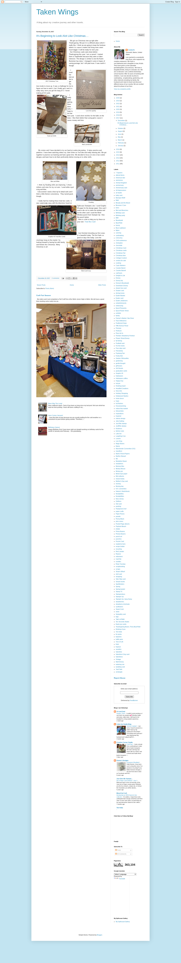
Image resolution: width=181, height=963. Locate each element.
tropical (118, 647)
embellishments (121, 303)
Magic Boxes (120, 443)
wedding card (120, 667)
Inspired (118, 416)
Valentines (119, 657)
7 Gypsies (119, 173)
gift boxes (119, 366)
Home (72, 285)
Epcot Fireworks (121, 308)
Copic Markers (120, 265)
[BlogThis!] (69, 278)
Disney (118, 278)
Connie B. (131, 50)
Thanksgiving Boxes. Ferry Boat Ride (128, 627)
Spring (118, 586)
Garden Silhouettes (122, 358)
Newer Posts (41, 285)
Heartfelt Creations (122, 388)
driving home (120, 293)
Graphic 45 (119, 373)
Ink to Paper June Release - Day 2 (127, 780)
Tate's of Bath (120, 619)
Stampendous (120, 594)
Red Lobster (120, 551)
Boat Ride (119, 223)
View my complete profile (122, 89)
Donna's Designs (122, 760)
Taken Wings (57, 12)
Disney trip (119, 280)
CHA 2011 (119, 238)
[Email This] (67, 278)
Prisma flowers (121, 534)
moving (118, 484)
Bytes (117, 230)
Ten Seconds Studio (122, 622)
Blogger (99, 935)
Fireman (118, 328)
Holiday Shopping (122, 393)
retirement (119, 556)
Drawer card (120, 290)
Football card (120, 343)
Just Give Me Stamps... (124, 779)
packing (118, 506)
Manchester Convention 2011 (125, 449)
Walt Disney (120, 662)
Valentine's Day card (122, 654)
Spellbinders (120, 584)
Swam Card (120, 609)
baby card (119, 195)
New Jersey (120, 499)
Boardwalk (119, 220)
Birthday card (120, 213)
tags (117, 617)
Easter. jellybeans (122, 301)
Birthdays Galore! (54, 427)
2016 (118, 149)
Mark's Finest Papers (123, 454)
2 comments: (56, 278)
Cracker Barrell (121, 270)
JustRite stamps (121, 426)
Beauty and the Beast (123, 203)
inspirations (119, 413)
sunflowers (119, 607)
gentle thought (120, 363)
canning (118, 233)
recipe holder (120, 546)
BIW (117, 218)
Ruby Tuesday (120, 564)
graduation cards (121, 371)
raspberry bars (120, 544)
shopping (119, 576)
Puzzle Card (120, 541)
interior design (120, 418)
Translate (122, 879)
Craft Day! (130, 744)
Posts (119, 850)
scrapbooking (120, 566)
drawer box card (121, 288)
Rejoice (118, 554)
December (121, 120)
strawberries (120, 602)
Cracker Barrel (120, 268)
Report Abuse (119, 678)
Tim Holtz (119, 632)
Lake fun (119, 434)
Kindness (119, 428)
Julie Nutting (120, 421)
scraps (118, 569)
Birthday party (120, 215)
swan (117, 612)
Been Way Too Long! (55, 403)
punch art (119, 536)
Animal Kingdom (121, 183)
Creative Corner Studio (124, 742)
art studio (119, 193)
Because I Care (121, 205)
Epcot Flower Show (122, 311)
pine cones (119, 521)
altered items (120, 175)
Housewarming (121, 406)
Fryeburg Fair (120, 353)
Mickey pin (119, 471)
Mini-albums (120, 476)
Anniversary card (121, 188)
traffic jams (119, 639)
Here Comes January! (55, 415)
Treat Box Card (90, 222)
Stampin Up (120, 597)
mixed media (120, 479)
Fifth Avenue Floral (122, 326)
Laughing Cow (121, 436)
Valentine (119, 652)
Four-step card (120, 348)
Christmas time (121, 255)
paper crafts (120, 511)
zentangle (119, 672)
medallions (119, 464)
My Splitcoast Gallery (123, 922)
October (120, 128)
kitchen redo (120, 431)
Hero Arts (119, 391)
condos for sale (121, 260)
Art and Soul (120, 711)
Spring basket (120, 589)
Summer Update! (132, 726)
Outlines (118, 501)
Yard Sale (119, 669)
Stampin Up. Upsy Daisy (124, 599)
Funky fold (119, 356)
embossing (119, 306)
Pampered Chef (121, 509)
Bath (117, 200)
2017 (118, 118)
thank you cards (121, 624)
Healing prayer (121, 386)
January (121, 146)
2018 (118, 115)
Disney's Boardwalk (122, 283)
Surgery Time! (120, 713)
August (120, 131)
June (120, 134)
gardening (119, 361)
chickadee (119, 243)
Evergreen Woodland (133, 762)
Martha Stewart (121, 456)
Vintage (118, 659)
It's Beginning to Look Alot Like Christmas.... (62, 35)
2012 (118, 161)
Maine (118, 446)
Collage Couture (121, 258)
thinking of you (120, 629)
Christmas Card (121, 248)
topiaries (119, 637)
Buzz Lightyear (121, 228)
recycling (119, 549)
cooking (118, 263)
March (120, 140)
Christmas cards (121, 250)
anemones (119, 180)
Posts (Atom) (49, 288)
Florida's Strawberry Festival (125, 336)
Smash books (120, 581)
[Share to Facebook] (74, 278)
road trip (118, 559)
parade (118, 516)
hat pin (118, 383)
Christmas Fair (120, 253)
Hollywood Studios (122, 396)
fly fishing (119, 341)
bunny (118, 225)
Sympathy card (121, 614)
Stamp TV (119, 591)
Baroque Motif (120, 198)
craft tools (119, 273)
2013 (118, 158)
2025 (118, 98)
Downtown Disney (122, 286)
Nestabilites (120, 494)
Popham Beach (121, 526)
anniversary (120, 185)
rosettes (118, 561)
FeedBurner (134, 700)
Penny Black (120, 519)
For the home (120, 346)
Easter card (119, 298)
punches (119, 539)
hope (117, 401)
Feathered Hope (121, 323)
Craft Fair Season (43, 295)
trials (117, 644)
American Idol (120, 178)
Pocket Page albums (123, 524)
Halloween (119, 376)
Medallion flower (121, 461)
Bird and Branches (122, 210)
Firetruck (119, 331)
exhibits (118, 313)
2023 (118, 101)
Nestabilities (120, 496)
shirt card (119, 574)
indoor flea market (122, 408)
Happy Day (119, 381)
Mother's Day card (122, 481)
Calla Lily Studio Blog (123, 724)
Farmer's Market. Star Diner (125, 318)
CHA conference (121, 240)
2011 (118, 164)
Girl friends (119, 368)
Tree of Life (119, 642)
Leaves (118, 438)
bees (117, 208)
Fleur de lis (119, 333)
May (119, 137)
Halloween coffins (122, 378)
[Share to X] (71, 278)
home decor (120, 398)
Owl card (119, 504)
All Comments (121, 854)
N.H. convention (121, 489)
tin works (119, 634)
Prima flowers (120, 531)
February (121, 143)
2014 (118, 155)
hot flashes (119, 403)
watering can (120, 664)
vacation (118, 649)
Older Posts (102, 285)
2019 (118, 112)
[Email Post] (62, 278)
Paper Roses (120, 514)
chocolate (119, 245)
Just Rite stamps (121, 423)
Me (117, 459)
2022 (118, 103)
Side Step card (121, 579)
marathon (119, 451)
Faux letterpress (121, 321)
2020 (118, 109)
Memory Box (120, 466)
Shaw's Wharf (120, 571)
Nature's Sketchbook (123, 491)
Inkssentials (120, 411)
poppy (118, 529)
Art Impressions (121, 190)
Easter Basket (120, 295)
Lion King (119, 441)
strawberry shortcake (123, 604)
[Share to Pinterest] (76, 278)
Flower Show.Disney (122, 338)
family (118, 316)
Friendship (119, 351)
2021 (118, 106)
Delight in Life (120, 275)
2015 (118, 152)
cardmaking (120, 235)
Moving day (119, 486)
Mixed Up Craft (121, 793)
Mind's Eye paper (121, 474)
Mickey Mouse (120, 469)
